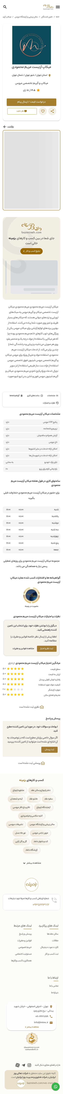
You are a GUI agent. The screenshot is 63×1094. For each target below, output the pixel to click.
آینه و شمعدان (16, 799)
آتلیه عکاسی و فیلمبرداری (32, 816)
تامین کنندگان (47, 17)
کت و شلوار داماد (41, 841)
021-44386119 (42, 1017)
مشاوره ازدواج (18, 790)
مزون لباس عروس (40, 833)
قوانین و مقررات (24, 941)
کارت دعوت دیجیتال (49, 947)
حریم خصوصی (25, 947)
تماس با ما (53, 986)
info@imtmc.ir (41, 1023)
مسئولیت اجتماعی (23, 954)
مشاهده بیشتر (33, 863)
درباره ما (54, 993)
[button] (57, 7)
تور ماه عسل (20, 833)
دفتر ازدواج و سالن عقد (40, 790)
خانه (57, 17)
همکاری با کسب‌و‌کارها (21, 961)
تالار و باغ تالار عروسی (21, 807)
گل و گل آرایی (21, 841)
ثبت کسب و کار (51, 954)
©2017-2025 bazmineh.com (41, 1083)
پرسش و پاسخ (25, 934)
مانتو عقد (33, 799)
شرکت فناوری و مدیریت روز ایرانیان (31, 1077)
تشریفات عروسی (16, 824)
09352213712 (41, 904)
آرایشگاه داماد (31, 850)
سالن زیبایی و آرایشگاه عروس (26, 17)
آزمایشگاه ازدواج (43, 807)
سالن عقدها (52, 934)
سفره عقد (48, 799)
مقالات (55, 941)
